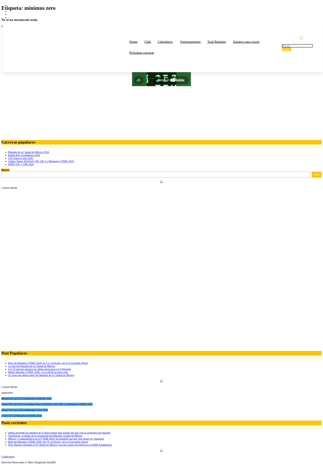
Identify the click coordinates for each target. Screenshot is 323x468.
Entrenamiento (190, 41)
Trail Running (216, 41)
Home (133, 41)
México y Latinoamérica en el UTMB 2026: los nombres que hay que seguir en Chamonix (56, 438)
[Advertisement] (102, 113)
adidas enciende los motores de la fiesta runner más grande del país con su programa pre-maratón (59, 432)
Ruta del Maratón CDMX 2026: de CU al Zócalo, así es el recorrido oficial (48, 363)
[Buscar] (294, 40)
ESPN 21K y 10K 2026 (21, 164)
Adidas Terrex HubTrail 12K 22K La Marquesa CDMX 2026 (41, 161)
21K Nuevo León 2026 (20, 158)
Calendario (165, 41)
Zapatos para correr (246, 41)
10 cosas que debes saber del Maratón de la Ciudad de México (41, 375)
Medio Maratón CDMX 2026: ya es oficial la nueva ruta (38, 372)
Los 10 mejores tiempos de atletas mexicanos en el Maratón (39, 369)
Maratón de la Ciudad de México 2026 (28, 152)
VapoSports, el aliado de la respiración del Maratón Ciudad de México (45, 435)
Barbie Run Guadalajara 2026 (24, 155)
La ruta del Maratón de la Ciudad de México (31, 366)
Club (147, 41)
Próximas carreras (141, 52)
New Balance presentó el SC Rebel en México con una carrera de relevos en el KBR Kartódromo (60, 444)
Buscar (5, 170)
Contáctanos (7, 456)
